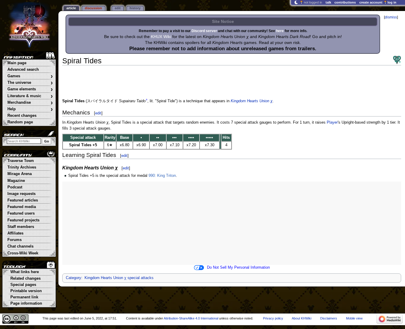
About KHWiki (301, 318)
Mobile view (354, 318)
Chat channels (20, 246)
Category (73, 278)
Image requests (21, 194)
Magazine (16, 181)
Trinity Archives (21, 167)
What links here (24, 272)
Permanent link (24, 297)
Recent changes (21, 116)
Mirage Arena (19, 174)
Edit (118, 8)
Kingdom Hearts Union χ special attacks (119, 278)
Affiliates (15, 233)
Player (332, 122)
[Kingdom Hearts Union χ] (397, 60)
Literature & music (30, 96)
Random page (20, 122)
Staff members (20, 227)
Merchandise (30, 102)
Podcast (14, 187)
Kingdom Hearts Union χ (251, 101)
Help (30, 109)
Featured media (21, 207)
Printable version (26, 291)
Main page (16, 63)
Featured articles (22, 200)
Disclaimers (328, 318)
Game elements (30, 89)
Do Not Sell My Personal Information (238, 267)
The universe (30, 82)
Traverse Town (20, 161)
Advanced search (23, 69)
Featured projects (23, 220)
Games (30, 76)
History (135, 8)
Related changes (25, 278)
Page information (26, 303)
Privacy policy (273, 318)
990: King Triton (162, 176)
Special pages (23, 285)
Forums (14, 240)
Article (71, 8)
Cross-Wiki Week (22, 253)
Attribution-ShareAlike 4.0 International (191, 318)
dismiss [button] (391, 17)
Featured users (21, 213)
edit (98, 113)
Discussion (93, 8)
